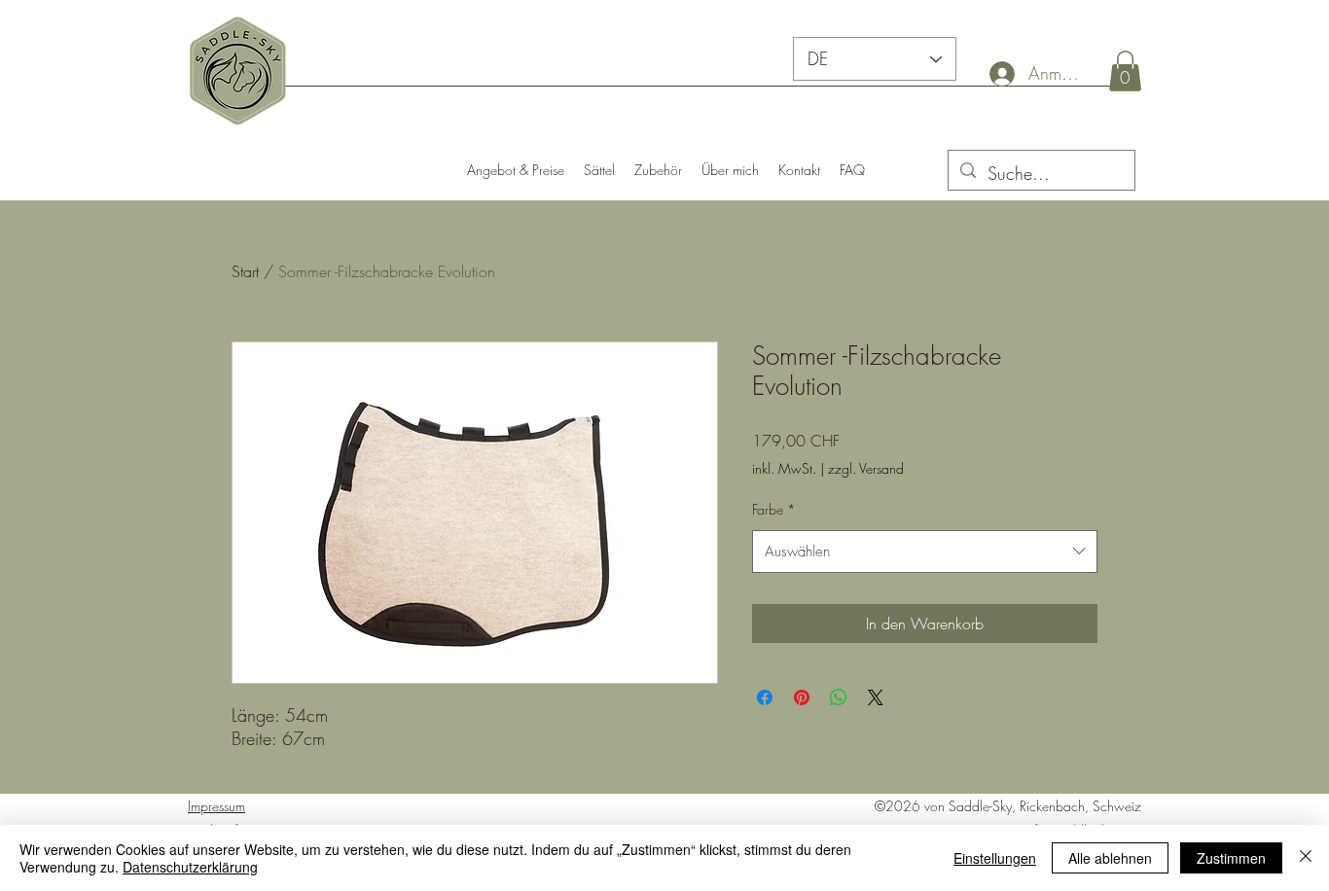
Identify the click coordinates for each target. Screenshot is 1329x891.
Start (245, 271)
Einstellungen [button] (994, 858)
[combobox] (924, 551)
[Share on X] (875, 697)
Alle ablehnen (1110, 858)
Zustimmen (1231, 858)
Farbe (774, 509)
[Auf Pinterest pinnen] (801, 697)
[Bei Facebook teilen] (764, 697)
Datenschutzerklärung (190, 866)
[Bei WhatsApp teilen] (838, 697)
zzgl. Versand (866, 468)
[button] (1125, 71)
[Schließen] (1305, 857)
